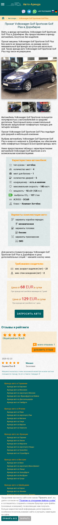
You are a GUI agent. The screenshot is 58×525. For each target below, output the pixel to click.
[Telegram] (29, 11)
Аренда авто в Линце (16, 469)
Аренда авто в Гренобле (17, 450)
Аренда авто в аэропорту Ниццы (20, 447)
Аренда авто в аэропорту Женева (21, 495)
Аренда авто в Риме (15, 412)
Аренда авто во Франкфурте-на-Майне (23, 396)
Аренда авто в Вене (15, 463)
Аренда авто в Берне (16, 488)
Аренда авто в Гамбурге (17, 402)
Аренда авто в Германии (15, 383)
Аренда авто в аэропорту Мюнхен (21, 393)
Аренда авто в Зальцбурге (18, 472)
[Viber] (23, 11)
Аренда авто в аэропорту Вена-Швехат (23, 466)
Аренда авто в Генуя (15, 421)
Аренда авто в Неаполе (17, 428)
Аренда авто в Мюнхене (17, 390)
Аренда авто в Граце (15, 479)
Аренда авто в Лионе (16, 441)
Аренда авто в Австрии (15, 459)
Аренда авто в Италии (14, 409)
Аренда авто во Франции (16, 434)
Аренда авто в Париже (16, 437)
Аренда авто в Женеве (16, 491)
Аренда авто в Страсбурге (18, 453)
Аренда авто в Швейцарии (16, 485)
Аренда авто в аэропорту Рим (19, 415)
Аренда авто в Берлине (17, 387)
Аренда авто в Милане (16, 418)
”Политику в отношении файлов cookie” (37, 500)
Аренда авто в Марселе (17, 444)
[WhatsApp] (34, 11)
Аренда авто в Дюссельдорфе (20, 399)
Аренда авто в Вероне (16, 425)
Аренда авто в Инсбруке (17, 475)
